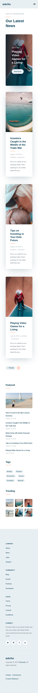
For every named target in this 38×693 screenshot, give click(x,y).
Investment (10, 480)
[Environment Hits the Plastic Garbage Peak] (19, 513)
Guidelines (9, 615)
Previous (11, 368)
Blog (7, 574)
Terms (8, 601)
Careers (8, 675)
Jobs (7, 557)
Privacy (8, 605)
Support (8, 562)
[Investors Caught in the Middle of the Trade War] (19, 503)
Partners (9, 584)
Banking (9, 471)
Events (8, 579)
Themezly (22, 662)
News (8, 553)
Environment (10, 476)
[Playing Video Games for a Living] (29, 503)
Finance (21, 476)
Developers (10, 588)
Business (19, 471)
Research (21, 157)
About (8, 548)
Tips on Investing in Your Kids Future (19, 443)
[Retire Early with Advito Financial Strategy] (10, 513)
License (8, 610)
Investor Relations (12, 679)
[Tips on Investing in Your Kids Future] (29, 513)
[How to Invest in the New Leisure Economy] (19, 400)
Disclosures (17, 675)
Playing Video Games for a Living (18, 326)
